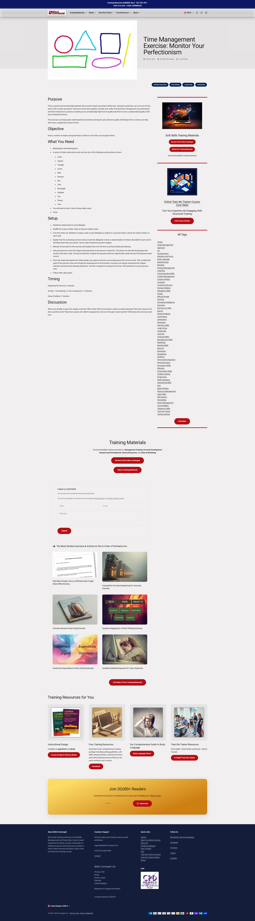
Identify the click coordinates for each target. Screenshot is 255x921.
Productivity (201, 84)
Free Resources (122, 12)
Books (91, 12)
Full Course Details (182, 221)
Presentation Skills (164, 371)
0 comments (183, 59)
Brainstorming (162, 262)
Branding (160, 265)
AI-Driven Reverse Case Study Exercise (69, 628)
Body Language (163, 259)
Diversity (160, 299)
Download (96, 766)
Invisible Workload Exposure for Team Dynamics (122, 668)
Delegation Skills (163, 291)
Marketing (161, 342)
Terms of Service (114, 498)
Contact (97, 856)
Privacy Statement (86, 913)
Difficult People (163, 297)
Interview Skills (163, 325)
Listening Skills (163, 337)
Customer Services (164, 285)
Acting (159, 242)
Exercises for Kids (164, 308)
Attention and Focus (160, 84)
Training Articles (163, 414)
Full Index (182, 421)
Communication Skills (165, 274)
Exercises (161, 305)
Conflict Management (166, 276)
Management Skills (165, 340)
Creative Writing (163, 279)
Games (160, 311)
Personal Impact (163, 363)
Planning (160, 368)
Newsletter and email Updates (182, 837)
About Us (144, 843)
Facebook (174, 842)
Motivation (161, 351)
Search (143, 837)
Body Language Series (142, 753)
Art (158, 251)
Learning (160, 334)
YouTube (173, 848)
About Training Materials (128, 470)
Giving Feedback (163, 314)
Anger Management (165, 245)
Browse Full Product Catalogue (182, 142)
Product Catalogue (148, 846)
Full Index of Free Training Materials (127, 682)
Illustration (161, 322)
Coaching (161, 271)
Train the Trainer (105, 12)
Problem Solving (163, 374)
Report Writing (163, 388)
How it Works (146, 849)
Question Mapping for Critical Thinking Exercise (122, 628)
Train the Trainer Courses (151, 854)
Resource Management (166, 391)
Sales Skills (161, 394)
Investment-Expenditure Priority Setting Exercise (73, 668)
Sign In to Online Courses (150, 840)
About (135, 12)
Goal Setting (175, 84)
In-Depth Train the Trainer (184, 758)
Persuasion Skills (164, 365)
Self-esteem (162, 397)
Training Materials (77, 12)
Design (160, 294)
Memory (160, 348)
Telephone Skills (163, 409)
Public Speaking (163, 380)
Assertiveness (163, 254)
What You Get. (155, 796)
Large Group (188, 84)
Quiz (159, 385)
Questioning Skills (164, 383)
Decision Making (163, 288)
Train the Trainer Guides (150, 857)
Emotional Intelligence (166, 302)
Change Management (166, 268)
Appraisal (161, 248)
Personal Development (166, 360)
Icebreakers (162, 319)
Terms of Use (74, 913)
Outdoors (161, 357)
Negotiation (162, 354)
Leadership (161, 331)
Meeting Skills (162, 345)
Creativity (161, 282)
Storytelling (161, 400)
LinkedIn (173, 858)
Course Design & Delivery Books (64, 755)
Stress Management (165, 403)
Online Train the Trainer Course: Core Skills (182, 203)
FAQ (142, 852)
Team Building (163, 406)
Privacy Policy (99, 498)
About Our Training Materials (182, 149)
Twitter (173, 853)
